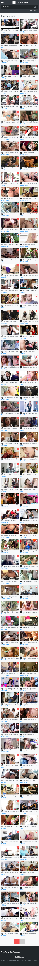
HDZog (3, 78)
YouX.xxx (4, 124)
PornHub (23, 813)
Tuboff (3, 277)
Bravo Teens (24, 246)
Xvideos (3, 32)
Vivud (3, 170)
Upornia (4, 63)
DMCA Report (19, 957)
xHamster (4, 246)
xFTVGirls (33, 11)
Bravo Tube (24, 63)
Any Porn (4, 369)
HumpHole (4, 292)
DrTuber (23, 32)
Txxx (2, 47)
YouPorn (4, 859)
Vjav (21, 78)
